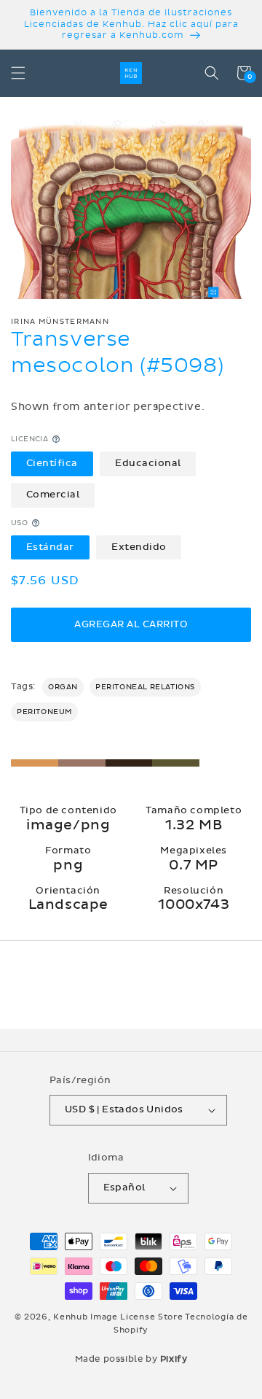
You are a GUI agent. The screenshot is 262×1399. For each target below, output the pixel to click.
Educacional (148, 463)
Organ (63, 687)
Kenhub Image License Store (118, 1317)
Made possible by (131, 1359)
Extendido (139, 547)
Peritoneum (44, 712)
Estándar (50, 547)
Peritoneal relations (145, 687)
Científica (52, 463)
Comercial (53, 494)
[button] (18, 73)
